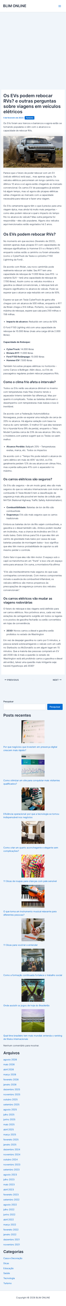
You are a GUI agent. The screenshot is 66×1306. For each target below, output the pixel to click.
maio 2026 (9, 1064)
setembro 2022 (11, 1199)
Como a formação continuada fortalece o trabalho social (32, 975)
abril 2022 (8, 1219)
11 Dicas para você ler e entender (20, 945)
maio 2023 (9, 1184)
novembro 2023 (11, 1164)
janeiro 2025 (9, 1144)
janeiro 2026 (9, 1084)
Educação (8, 1268)
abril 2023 (8, 1189)
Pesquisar (8, 701)
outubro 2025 (10, 1099)
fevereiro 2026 (11, 1079)
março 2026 (9, 1074)
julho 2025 (8, 1114)
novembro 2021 (11, 1244)
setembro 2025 (11, 1104)
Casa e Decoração (12, 1258)
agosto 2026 (10, 1059)
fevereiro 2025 (11, 1139)
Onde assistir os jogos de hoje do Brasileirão (26, 1005)
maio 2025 (9, 1124)
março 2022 (9, 1224)
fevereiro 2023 (11, 1194)
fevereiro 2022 (11, 1229)
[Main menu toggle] (59, 6)
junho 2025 (9, 1119)
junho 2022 (9, 1214)
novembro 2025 (11, 1094)
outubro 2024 (10, 1159)
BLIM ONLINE (14, 6)
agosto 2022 (10, 1204)
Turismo (29, 118)
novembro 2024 (11, 1154)
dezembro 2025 (11, 1089)
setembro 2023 (11, 1169)
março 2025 (9, 1134)
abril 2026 (8, 1069)
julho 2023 (8, 1179)
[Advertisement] (33, 46)
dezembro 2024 (11, 1149)
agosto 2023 (10, 1174)
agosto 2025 (10, 1109)
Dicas (6, 1263)
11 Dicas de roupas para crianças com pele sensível (30, 881)
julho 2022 (8, 1209)
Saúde (6, 1273)
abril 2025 (8, 1129)
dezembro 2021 (11, 1239)
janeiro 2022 (9, 1234)
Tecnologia (9, 1278)
